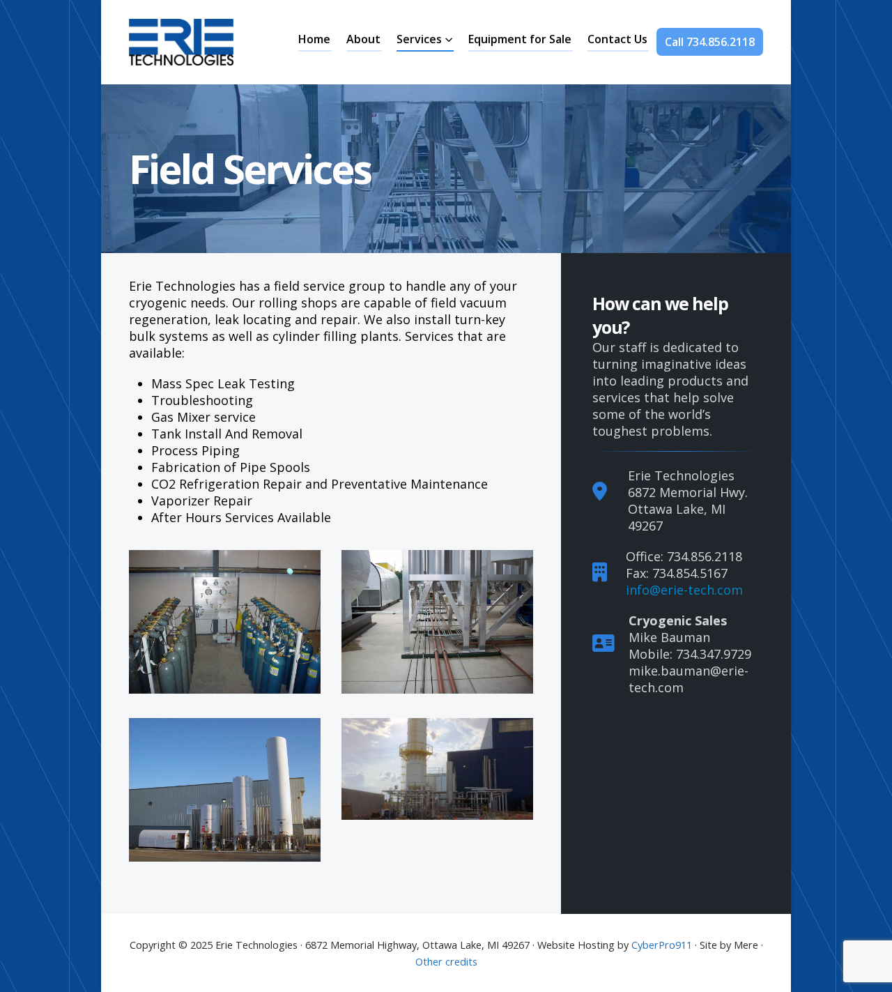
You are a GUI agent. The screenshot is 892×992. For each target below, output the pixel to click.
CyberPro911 (661, 945)
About (363, 39)
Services (419, 39)
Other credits (446, 961)
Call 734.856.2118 (710, 41)
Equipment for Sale (519, 39)
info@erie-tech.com (684, 589)
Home (314, 39)
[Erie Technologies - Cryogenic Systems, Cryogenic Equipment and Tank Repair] (181, 42)
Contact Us (617, 39)
